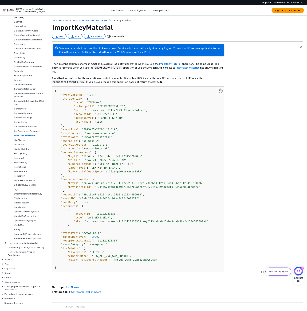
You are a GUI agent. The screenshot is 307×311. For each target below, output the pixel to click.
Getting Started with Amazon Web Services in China (112, 52)
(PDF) (147, 52)
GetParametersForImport (86, 291)
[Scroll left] (108, 10)
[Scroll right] (172, 10)
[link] (122, 20)
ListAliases (72, 287)
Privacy (69, 307)
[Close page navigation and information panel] (301, 47)
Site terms (80, 307)
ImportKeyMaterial (170, 63)
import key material (187, 67)
